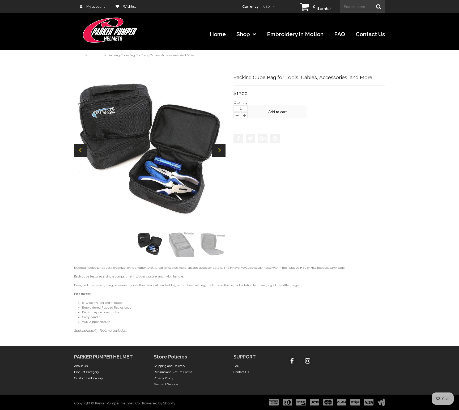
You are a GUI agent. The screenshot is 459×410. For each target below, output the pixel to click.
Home (218, 34)
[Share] (238, 138)
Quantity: (240, 102)
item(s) (321, 8)
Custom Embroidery (88, 378)
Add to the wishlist (250, 123)
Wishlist (129, 6)
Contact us (370, 34)
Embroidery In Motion (295, 34)
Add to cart (277, 112)
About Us (81, 366)
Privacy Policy (163, 378)
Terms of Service (166, 384)
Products (95, 55)
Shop (243, 34)
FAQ (339, 34)
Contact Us (241, 372)
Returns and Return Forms (173, 372)
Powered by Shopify (158, 403)
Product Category (86, 372)
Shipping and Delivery (169, 366)
